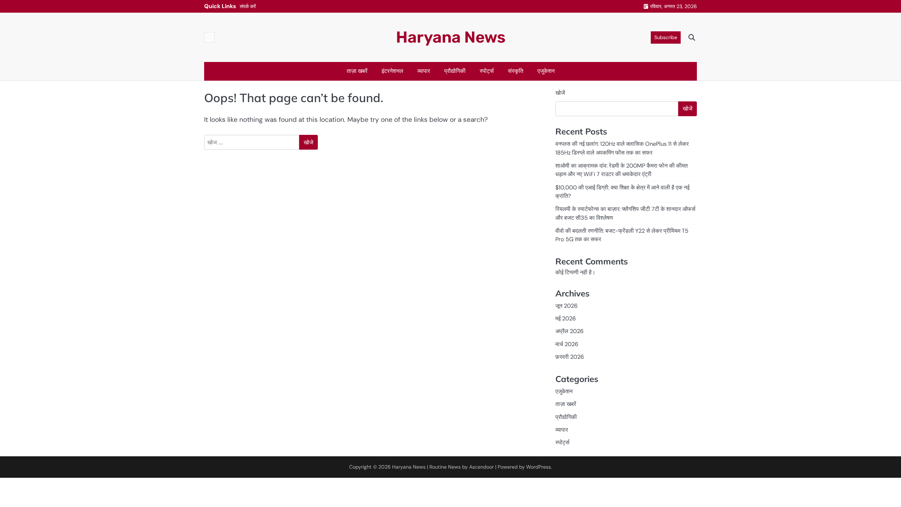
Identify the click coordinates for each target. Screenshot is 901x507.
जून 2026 (566, 305)
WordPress (538, 467)
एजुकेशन (546, 71)
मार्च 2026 (566, 344)
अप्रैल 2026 (569, 331)
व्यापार (423, 71)
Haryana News (450, 37)
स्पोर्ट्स (487, 71)
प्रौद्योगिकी (455, 71)
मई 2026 (565, 318)
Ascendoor (481, 467)
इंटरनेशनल (392, 71)
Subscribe (665, 37)
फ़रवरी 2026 (569, 357)
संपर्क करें (248, 6)
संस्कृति (515, 71)
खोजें (560, 92)
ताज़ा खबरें (357, 71)
